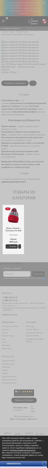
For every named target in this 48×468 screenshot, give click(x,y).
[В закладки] (33, 83)
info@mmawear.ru (9, 315)
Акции (4, 370)
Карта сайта (7, 348)
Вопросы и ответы (9, 380)
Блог (4, 339)
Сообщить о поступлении (15, 83)
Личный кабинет (8, 361)
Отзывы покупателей (10, 326)
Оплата (5, 333)
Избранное (6, 367)
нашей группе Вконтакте (13, 182)
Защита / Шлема (32, 329)
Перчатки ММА (32, 336)
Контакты (6, 345)
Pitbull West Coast (8, 67)
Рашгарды (30, 326)
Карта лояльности (9, 376)
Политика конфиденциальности (22, 450)
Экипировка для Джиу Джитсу (34, 340)
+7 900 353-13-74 (9, 300)
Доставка (5, 329)
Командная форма (9, 383)
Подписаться (38, 274)
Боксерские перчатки (34, 333)
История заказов (8, 364)
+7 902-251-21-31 (9, 297)
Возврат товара (8, 336)
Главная (4, 32)
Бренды (5, 373)
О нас (4, 342)
